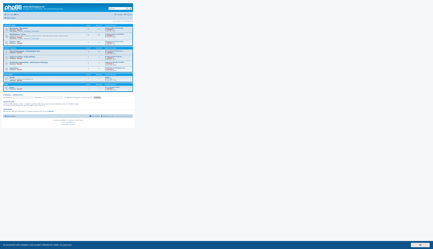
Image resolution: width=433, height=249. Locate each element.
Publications (14, 68)
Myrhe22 (50, 111)
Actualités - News (9, 25)
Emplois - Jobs (15, 41)
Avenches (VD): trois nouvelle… (114, 28)
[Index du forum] (13, 7)
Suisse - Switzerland (24, 31)
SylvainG (19, 30)
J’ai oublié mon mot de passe (72, 97)
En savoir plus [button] (66, 245)
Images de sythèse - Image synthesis (22, 57)
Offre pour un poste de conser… (114, 41)
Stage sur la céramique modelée (114, 62)
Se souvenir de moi (86, 97)
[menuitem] (16, 14)
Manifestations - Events (18, 34)
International (35, 31)
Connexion (7, 95)
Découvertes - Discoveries (19, 28)
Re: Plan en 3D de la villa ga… (114, 56)
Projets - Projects (10, 48)
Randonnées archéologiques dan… (115, 68)
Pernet (109, 78)
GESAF (12, 77)
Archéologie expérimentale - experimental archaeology (29, 62)
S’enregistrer (18, 95)
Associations (8, 74)
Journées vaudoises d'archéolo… (115, 34)
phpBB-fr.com (71, 122)
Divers (6, 84)
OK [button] (420, 245)
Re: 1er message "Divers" (112, 87)
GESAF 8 (107, 77)
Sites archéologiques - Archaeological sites (25, 51)
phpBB (63, 120)
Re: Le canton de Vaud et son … (114, 51)
